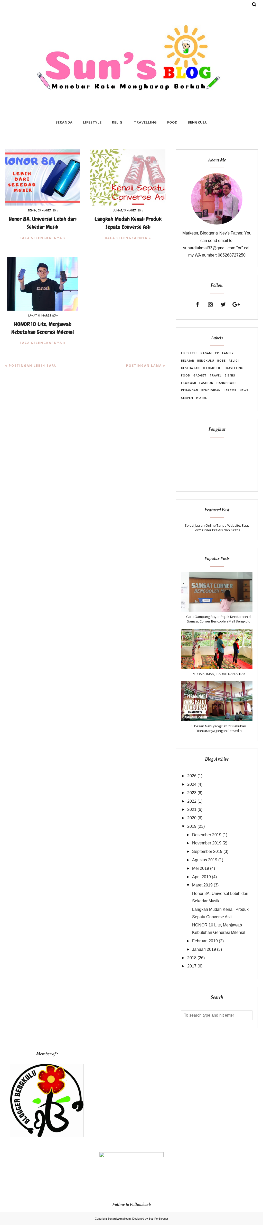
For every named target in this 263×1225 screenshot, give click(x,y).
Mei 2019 (200, 868)
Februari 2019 (205, 941)
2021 (191, 809)
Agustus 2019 (204, 860)
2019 (191, 826)
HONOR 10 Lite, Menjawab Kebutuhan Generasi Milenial (42, 328)
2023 (191, 793)
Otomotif (212, 368)
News (244, 390)
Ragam (206, 353)
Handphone (227, 383)
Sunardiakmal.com (119, 1218)
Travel (216, 375)
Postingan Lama (144, 365)
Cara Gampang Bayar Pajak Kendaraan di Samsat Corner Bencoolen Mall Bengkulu (218, 619)
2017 (191, 966)
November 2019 (206, 843)
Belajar (187, 360)
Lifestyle (189, 353)
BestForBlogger (158, 1218)
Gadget (199, 375)
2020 (191, 818)
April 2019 (201, 877)
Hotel (201, 398)
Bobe (221, 360)
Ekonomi (188, 383)
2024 (191, 784)
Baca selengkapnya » (43, 238)
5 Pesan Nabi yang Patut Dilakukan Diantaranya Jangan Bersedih (219, 728)
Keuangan (189, 390)
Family (228, 353)
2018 (191, 958)
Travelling (233, 368)
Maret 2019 (202, 885)
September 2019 (207, 851)
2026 (191, 776)
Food (185, 375)
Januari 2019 (204, 949)
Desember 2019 (206, 835)
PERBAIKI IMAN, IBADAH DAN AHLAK (219, 673)
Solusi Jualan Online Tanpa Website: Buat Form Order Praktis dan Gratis (217, 527)
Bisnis (230, 375)
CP (217, 353)
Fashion (206, 383)
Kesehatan (190, 368)
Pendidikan (211, 390)
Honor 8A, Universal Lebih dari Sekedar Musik (43, 223)
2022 (191, 801)
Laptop (230, 390)
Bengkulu (205, 360)
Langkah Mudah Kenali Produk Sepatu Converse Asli (128, 223)
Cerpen (187, 398)
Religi (234, 360)
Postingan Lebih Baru (33, 365)
